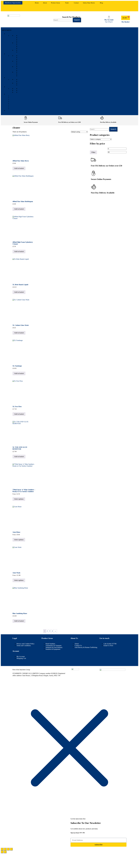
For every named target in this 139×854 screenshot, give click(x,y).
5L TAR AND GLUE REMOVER (20, 448)
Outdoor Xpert (17, 109)
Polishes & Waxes (26, 43)
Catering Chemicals (28, 88)
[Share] (8, 849)
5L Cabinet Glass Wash (21, 325)
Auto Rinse (16, 532)
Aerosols (22, 35)
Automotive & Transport (18, 34)
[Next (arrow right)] (5, 852)
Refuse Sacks (24, 68)
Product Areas (55, 3)
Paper (21, 65)
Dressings (22, 48)
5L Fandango (17, 366)
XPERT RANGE (12, 94)
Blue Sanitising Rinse (20, 613)
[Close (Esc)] (11, 849)
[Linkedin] (125, 3)
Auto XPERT (15, 96)
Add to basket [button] (19, 168)
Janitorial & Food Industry (19, 87)
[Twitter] (125, 8)
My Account (108, 20)
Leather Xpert (17, 101)
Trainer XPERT (17, 103)
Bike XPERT (15, 98)
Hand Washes (24, 83)
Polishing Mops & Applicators (32, 70)
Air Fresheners (25, 39)
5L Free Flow (17, 406)
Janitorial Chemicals (28, 92)
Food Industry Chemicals (30, 90)
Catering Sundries (27, 59)
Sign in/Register (109, 22)
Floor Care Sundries (28, 61)
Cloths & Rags (25, 57)
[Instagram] (131, 3)
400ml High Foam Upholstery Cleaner (23, 243)
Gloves (21, 63)
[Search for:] (63, 20)
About (45, 3)
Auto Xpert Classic (19, 107)
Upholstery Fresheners (29, 37)
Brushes (22, 55)
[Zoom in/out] (2, 849)
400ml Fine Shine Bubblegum (23, 201)
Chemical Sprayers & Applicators (34, 72)
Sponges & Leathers (27, 66)
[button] (56, 3)
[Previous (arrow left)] (2, 852)
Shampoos (22, 41)
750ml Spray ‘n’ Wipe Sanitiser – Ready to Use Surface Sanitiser (24, 490)
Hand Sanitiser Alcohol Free (32, 81)
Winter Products (26, 52)
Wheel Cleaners (26, 50)
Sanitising (11, 77)
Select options (19, 499)
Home (37, 3)
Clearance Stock (14, 110)
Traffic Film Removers (29, 46)
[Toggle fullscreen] (5, 849)
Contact (76, 3)
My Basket (125, 22)
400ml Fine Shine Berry (21, 161)
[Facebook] (118, 3)
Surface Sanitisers (27, 85)
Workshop (23, 74)
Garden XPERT (16, 99)
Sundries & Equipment (16, 54)
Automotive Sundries (28, 45)
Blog (101, 3)
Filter (93, 152)
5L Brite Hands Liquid (20, 284)
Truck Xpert (16, 105)
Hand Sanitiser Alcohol (29, 79)
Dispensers (23, 76)
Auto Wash (16, 573)
